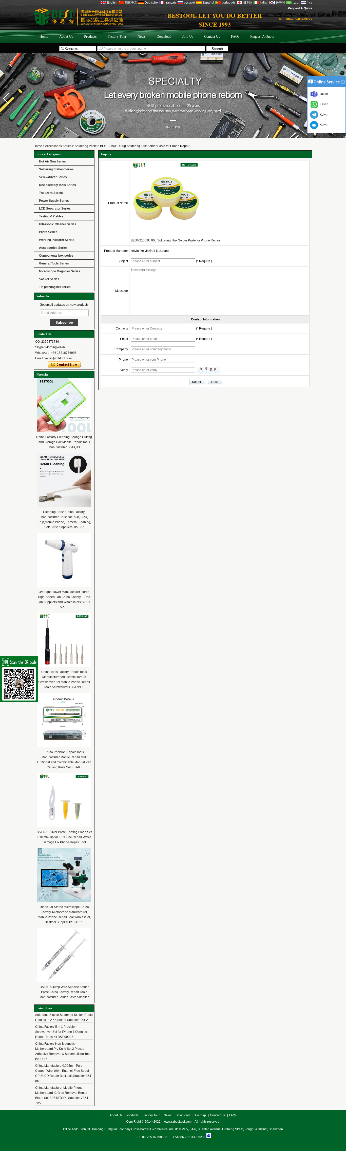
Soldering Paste (86, 146)
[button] (6, 98)
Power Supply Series (54, 200)
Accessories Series (58, 146)
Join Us (187, 36)
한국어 (280, 2)
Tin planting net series (55, 287)
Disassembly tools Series (57, 185)
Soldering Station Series (56, 169)
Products (90, 36)
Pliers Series (48, 232)
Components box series (56, 255)
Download (164, 36)
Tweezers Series (51, 193)
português (229, 2)
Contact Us (212, 36)
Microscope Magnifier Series (59, 271)
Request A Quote (300, 8)
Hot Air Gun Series (52, 161)
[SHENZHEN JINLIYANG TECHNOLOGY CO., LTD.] (78, 25)
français (170, 2)
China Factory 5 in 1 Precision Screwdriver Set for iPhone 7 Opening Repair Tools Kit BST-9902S (61, 1025)
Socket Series (49, 279)
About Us (66, 36)
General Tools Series (54, 263)
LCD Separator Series (55, 208)
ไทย (309, 2)
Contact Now (64, 364)
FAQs (235, 36)
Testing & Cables (51, 216)
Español (208, 2)
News (141, 36)
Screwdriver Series (53, 177)
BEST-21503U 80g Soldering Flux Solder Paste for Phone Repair (175, 240)
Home (44, 36)
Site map (200, 1115)
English (112, 2)
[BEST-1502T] (173, 137)
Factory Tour (117, 36)
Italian (264, 2)
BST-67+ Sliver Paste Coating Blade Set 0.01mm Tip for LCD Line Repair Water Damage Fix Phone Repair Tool (64, 837)
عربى (296, 2)
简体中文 (131, 2)
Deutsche (151, 2)
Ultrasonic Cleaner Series (57, 224)
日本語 (247, 2)
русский (189, 2)
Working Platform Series (56, 240)
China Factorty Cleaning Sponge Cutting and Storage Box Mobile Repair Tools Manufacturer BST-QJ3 (64, 442)
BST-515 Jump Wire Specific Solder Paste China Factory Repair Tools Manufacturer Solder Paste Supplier (64, 992)
